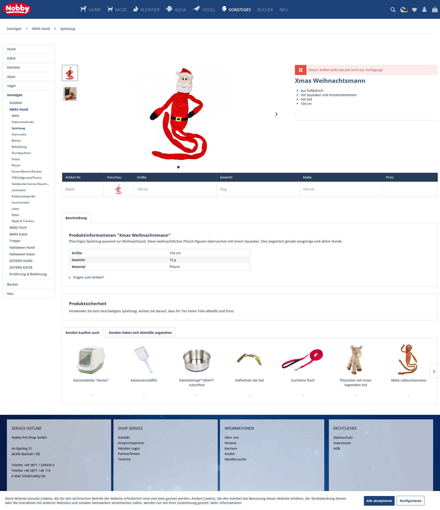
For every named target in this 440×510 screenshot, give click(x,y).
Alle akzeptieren (379, 501)
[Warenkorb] (435, 9)
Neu (10, 293)
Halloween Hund (22, 247)
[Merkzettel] (414, 9)
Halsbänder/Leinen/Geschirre (31, 184)
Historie (230, 443)
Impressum (342, 443)
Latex (15, 209)
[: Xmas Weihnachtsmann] (70, 73)
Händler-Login (129, 448)
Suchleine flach (303, 380)
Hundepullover (21, 153)
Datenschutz (343, 437)
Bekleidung (19, 147)
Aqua (11, 76)
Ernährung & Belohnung (28, 274)
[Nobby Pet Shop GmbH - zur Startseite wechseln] (16, 9)
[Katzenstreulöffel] (144, 360)
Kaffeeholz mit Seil (249, 380)
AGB (336, 448)
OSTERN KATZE (21, 267)
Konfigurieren (410, 501)
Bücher (12, 284)
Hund (11, 49)
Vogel (11, 86)
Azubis (230, 453)
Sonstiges (14, 95)
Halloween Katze (22, 254)
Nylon (15, 215)
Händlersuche (235, 459)
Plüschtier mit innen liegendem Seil (355, 382)
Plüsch (16, 165)
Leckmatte (19, 190)
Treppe (14, 241)
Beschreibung (76, 218)
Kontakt (124, 437)
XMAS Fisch (18, 227)
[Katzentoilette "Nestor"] (91, 360)
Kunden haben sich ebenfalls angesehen (140, 332)
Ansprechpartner (131, 443)
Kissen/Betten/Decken (27, 171)
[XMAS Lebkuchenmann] (409, 360)
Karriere (231, 448)
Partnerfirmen (129, 453)
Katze (11, 58)
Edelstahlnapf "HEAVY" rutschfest (196, 382)
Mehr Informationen (226, 503)
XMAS (15, 116)
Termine (124, 459)
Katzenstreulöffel (144, 380)
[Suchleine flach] (303, 360)
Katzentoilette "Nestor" (91, 380)
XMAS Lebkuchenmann (408, 380)
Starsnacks (19, 134)
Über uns (232, 437)
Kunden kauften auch (82, 332)
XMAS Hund (18, 109)
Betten (16, 140)
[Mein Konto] (424, 9)
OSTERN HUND (20, 261)
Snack (16, 159)
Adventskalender (23, 122)
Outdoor (15, 102)
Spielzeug (18, 128)
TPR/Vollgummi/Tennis (27, 178)
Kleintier (13, 67)
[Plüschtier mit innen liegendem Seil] (356, 360)
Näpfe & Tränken (23, 221)
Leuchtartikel (20, 202)
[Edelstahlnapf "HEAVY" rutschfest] (197, 360)
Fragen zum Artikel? (88, 277)
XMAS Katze (18, 234)
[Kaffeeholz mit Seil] (250, 360)
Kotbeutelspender (24, 196)
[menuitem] (393, 10)
